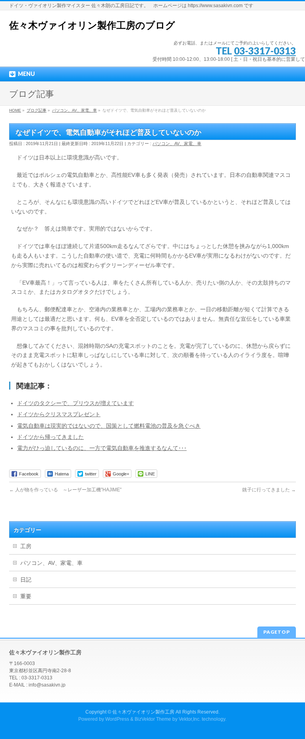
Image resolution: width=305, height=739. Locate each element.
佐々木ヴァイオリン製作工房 (143, 712)
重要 (25, 596)
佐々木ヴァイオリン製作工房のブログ (92, 25)
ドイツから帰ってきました (50, 437)
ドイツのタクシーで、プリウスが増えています (75, 403)
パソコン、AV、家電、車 (176, 143)
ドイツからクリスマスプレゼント (58, 414)
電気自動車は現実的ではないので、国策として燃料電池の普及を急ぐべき (109, 426)
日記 (25, 579)
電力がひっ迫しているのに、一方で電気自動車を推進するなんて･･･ (102, 448)
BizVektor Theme (153, 719)
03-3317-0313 (265, 50)
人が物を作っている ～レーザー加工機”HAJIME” (65, 490)
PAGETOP (276, 632)
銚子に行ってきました (269, 490)
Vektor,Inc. (190, 719)
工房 (25, 546)
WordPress (117, 719)
